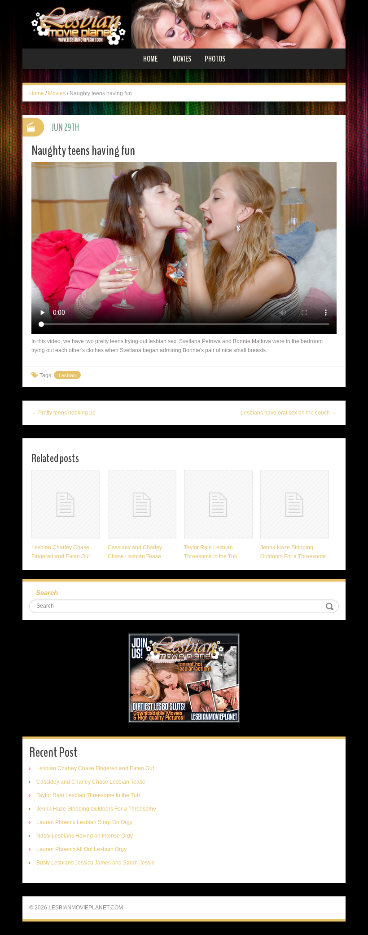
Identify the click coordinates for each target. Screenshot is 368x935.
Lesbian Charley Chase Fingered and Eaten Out (95, 768)
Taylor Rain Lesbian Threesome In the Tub (88, 795)
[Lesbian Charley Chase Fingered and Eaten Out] (65, 504)
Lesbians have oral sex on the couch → (289, 413)
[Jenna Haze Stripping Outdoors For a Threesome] (294, 504)
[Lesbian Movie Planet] (184, 24)
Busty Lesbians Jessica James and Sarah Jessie (95, 863)
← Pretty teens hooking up (63, 413)
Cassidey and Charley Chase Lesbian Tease (90, 782)
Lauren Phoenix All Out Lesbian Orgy (81, 849)
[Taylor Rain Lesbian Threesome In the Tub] (218, 504)
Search (47, 592)
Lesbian (67, 375)
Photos (215, 58)
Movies (181, 58)
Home (150, 58)
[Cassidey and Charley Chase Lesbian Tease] (142, 504)
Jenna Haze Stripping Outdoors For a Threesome (96, 809)
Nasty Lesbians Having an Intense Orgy (84, 836)
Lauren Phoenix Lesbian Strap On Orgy (84, 822)
